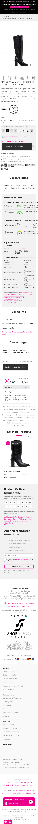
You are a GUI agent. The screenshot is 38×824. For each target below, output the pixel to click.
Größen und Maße (9, 675)
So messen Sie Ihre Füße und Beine (17, 519)
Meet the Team (8, 690)
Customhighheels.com (27, 793)
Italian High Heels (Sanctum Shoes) (18, 782)
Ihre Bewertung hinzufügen (15, 367)
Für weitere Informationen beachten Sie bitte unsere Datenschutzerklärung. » (19, 11)
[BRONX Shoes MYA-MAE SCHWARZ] (19, 453)
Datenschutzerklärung (11, 732)
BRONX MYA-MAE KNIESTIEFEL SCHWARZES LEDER (17, 18)
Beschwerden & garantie (12, 728)
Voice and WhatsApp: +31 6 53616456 (20, 603)
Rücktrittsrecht (8, 725)
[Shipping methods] (7, 165)
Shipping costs (8, 702)
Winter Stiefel (20, 297)
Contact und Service (10, 671)
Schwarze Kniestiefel (13, 301)
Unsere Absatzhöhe (10, 679)
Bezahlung (7, 705)
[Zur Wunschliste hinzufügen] (33, 146)
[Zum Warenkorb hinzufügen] (3, 146)
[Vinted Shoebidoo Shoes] (26, 616)
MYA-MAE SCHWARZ (13, 471)
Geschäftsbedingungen (11, 735)
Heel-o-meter (11, 220)
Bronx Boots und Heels (22, 294)
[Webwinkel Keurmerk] (4, 169)
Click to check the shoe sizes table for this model (17, 333)
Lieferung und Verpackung (12, 698)
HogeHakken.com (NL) (24, 790)
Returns (6, 716)
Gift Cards (6, 709)
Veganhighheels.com (10, 793)
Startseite (5, 16)
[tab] (19, 178)
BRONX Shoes (20, 249)
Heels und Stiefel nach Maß (13, 686)
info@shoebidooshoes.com (20, 606)
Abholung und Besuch (11, 712)
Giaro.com (30, 785)
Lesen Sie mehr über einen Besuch (16, 768)
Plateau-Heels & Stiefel (14, 296)
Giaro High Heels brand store (14, 785)
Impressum (7, 739)
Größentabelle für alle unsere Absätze (18, 517)
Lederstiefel (10, 302)
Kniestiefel (9, 297)
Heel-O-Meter (8, 682)
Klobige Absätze (11, 299)
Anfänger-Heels (25, 293)
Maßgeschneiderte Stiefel (13, 525)
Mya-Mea (8, 294)
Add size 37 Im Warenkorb (16, 147)
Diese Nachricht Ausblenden (19, 7)
